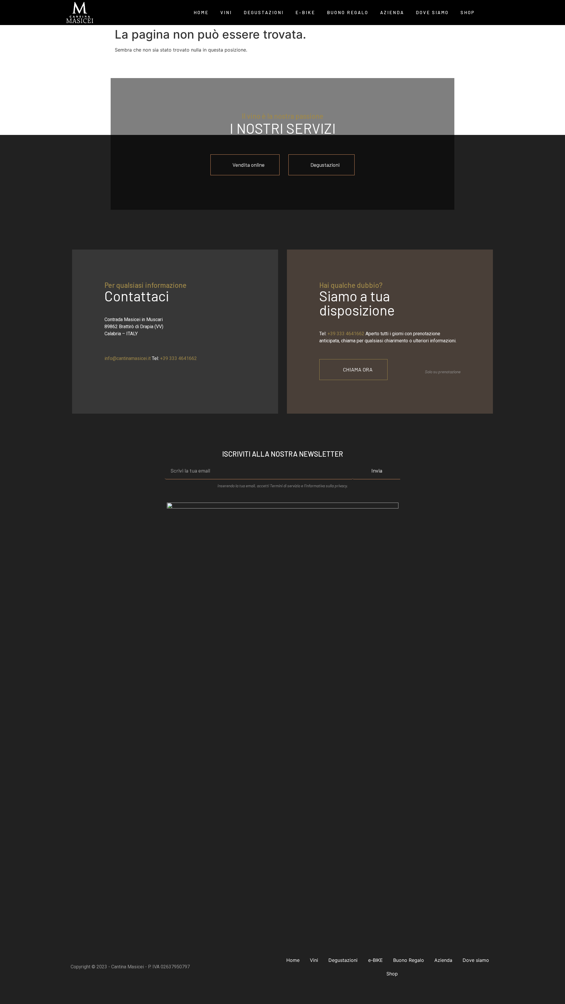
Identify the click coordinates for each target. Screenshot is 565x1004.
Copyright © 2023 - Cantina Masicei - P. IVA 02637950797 (130, 967)
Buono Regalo (347, 12)
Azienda (392, 12)
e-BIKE (305, 12)
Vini (226, 12)
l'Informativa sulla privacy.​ (325, 485)
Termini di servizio (285, 485)
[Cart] (489, 12)
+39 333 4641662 (178, 358)
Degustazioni (264, 12)
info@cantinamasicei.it (127, 358)
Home (201, 12)
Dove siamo (432, 12)
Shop (468, 12)
